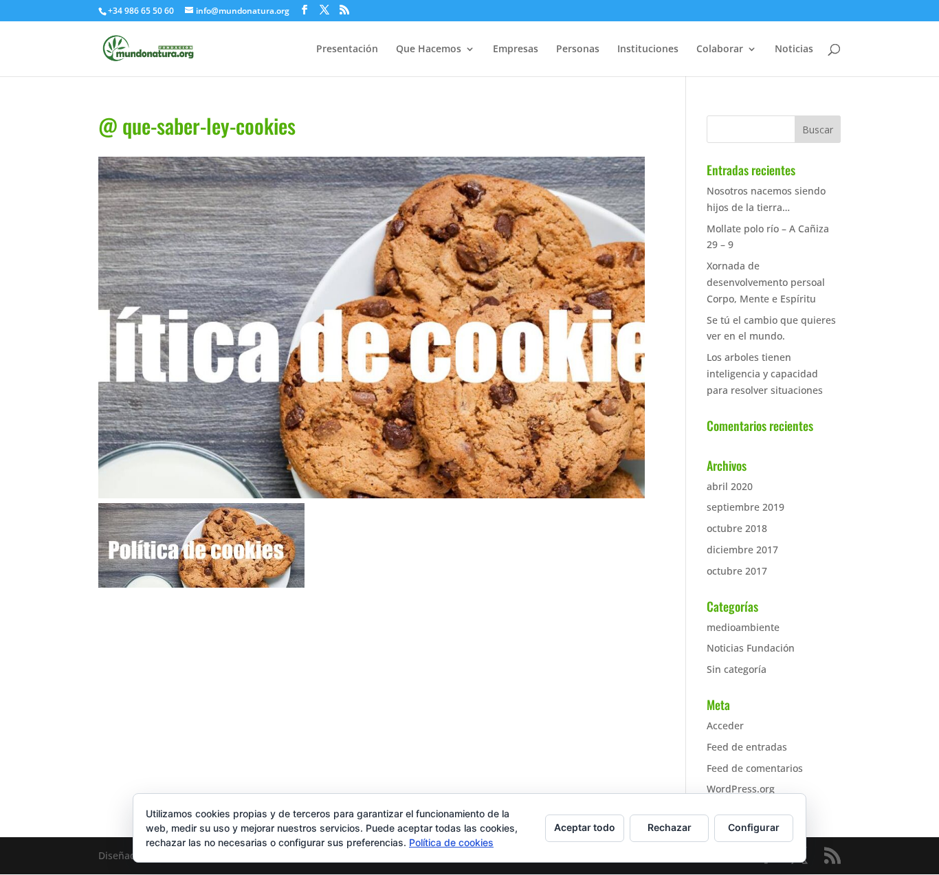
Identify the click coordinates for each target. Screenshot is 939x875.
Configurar (754, 827)
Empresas (515, 49)
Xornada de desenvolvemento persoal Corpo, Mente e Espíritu (766, 282)
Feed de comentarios (755, 768)
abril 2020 (730, 486)
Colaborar (719, 49)
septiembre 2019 (745, 506)
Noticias (794, 49)
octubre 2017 (737, 570)
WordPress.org (741, 788)
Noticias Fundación (751, 647)
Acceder (725, 725)
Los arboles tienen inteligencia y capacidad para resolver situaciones (765, 374)
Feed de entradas (747, 746)
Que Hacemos (428, 49)
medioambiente (743, 627)
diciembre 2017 (742, 549)
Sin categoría (736, 669)
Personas (577, 49)
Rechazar (670, 827)
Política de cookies (451, 842)
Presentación (347, 49)
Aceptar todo (584, 827)
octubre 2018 (737, 528)
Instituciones (647, 49)
